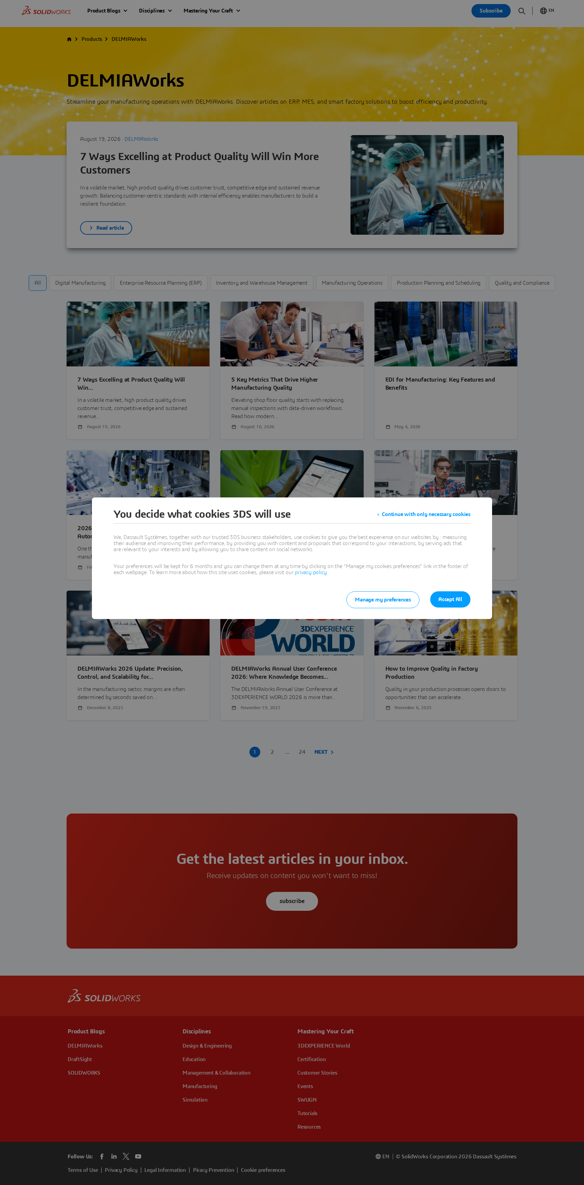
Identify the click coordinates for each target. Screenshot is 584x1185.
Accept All (450, 599)
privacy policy (310, 572)
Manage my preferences (383, 599)
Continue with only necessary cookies (426, 514)
